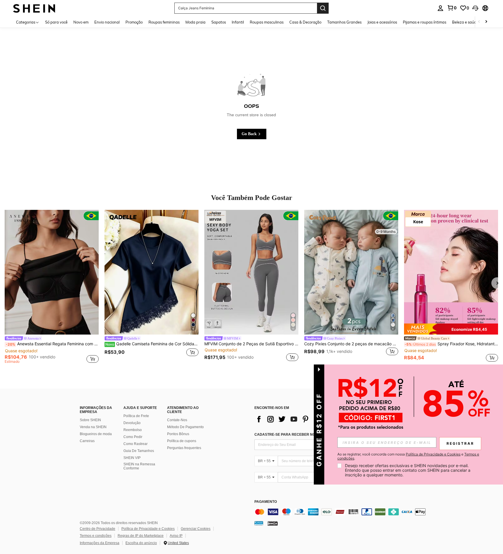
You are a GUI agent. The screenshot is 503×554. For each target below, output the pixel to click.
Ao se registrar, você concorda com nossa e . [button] (408, 456)
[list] (301, 419)
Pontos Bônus (178, 434)
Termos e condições (95, 536)
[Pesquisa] (323, 8)
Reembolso (132, 430)
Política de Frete (136, 416)
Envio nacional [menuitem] (107, 22)
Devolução (132, 423)
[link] (452, 7)
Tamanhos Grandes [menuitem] (344, 22)
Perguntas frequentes (184, 448)
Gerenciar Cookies (195, 529)
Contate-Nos (177, 420)
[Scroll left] (479, 22)
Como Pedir (132, 437)
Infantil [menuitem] (238, 22)
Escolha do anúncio (141, 543)
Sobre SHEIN (90, 420)
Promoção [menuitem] (134, 22)
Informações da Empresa (99, 543)
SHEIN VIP (132, 458)
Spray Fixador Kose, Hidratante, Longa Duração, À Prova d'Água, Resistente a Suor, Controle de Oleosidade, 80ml (451, 344)
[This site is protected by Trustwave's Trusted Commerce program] (258, 523)
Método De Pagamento (185, 427)
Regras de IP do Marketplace (141, 536)
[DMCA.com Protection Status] (273, 523)
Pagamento (265, 502)
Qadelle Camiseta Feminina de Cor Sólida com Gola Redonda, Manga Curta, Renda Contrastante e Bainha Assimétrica (152, 344)
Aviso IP (176, 536)
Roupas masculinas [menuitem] (267, 22)
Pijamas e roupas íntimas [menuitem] (424, 22)
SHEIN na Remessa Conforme (139, 466)
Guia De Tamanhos (138, 451)
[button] (475, 8)
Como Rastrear (135, 444)
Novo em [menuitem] (80, 22)
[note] (451, 329)
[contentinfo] (341, 511)
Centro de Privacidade (97, 529)
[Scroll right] (486, 22)
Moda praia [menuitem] (195, 22)
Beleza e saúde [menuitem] (465, 22)
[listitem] (52, 287)
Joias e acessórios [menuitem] (382, 22)
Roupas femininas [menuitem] (164, 22)
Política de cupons (181, 441)
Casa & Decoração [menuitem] (305, 22)
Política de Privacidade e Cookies (148, 529)
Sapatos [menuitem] (218, 22)
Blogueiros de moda (96, 434)
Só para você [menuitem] (56, 22)
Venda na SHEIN (93, 427)
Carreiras (87, 441)
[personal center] (440, 8)
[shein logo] (34, 8)
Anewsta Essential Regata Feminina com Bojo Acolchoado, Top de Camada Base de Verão (52, 344)
